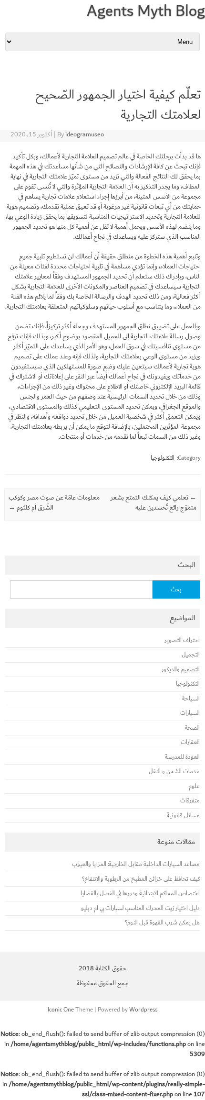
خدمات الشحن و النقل (174, 772)
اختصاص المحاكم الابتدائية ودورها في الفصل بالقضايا (140, 894)
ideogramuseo (84, 134)
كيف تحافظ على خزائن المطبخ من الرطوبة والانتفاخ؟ (141, 879)
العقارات (190, 742)
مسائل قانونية (183, 816)
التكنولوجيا (162, 458)
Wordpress (143, 1009)
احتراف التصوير (182, 640)
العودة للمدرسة (182, 757)
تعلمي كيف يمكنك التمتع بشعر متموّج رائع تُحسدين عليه (153, 502)
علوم (194, 786)
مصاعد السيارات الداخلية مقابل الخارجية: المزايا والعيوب (136, 864)
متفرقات (190, 801)
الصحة (192, 728)
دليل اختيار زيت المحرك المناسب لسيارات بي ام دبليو (140, 908)
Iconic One (61, 1009)
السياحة (191, 699)
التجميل (191, 655)
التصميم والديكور (181, 670)
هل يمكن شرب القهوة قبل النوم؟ (162, 923)
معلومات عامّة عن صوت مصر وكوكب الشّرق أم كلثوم (54, 502)
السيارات (190, 713)
